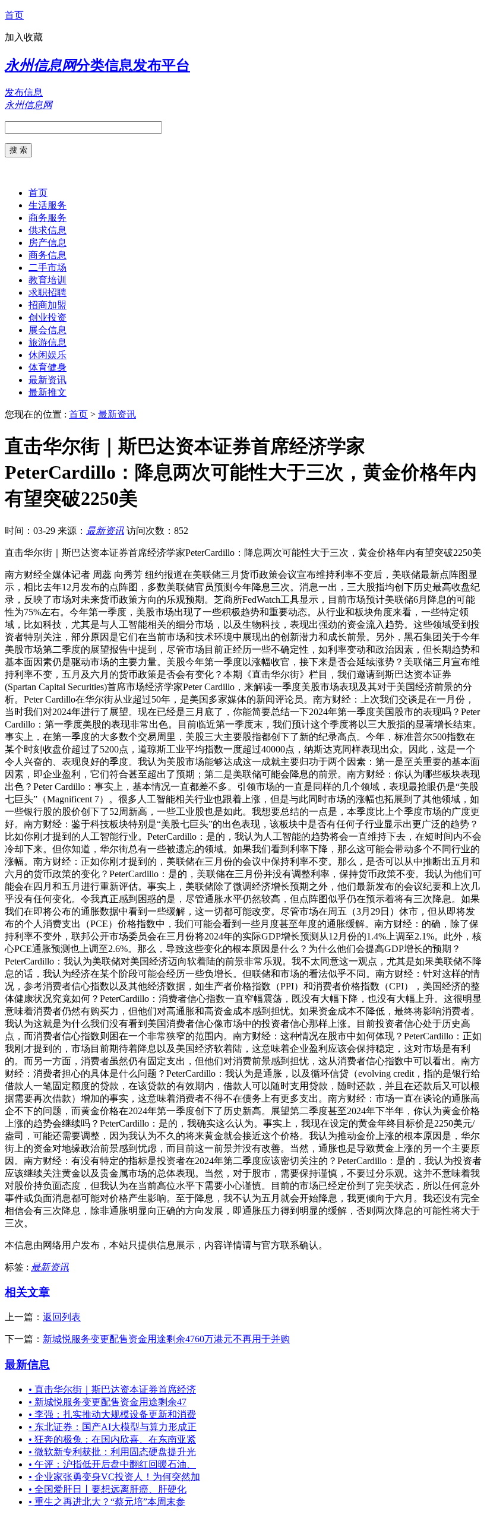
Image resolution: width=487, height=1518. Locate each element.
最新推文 (48, 392)
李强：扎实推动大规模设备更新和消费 (112, 1414)
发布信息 (24, 92)
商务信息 (48, 255)
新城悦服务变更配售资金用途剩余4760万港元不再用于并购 (166, 1339)
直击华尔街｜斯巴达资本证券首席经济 (112, 1389)
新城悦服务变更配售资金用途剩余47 (107, 1402)
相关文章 (27, 1292)
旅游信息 (48, 342)
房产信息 (48, 243)
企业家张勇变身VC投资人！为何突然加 (114, 1477)
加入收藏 (24, 37)
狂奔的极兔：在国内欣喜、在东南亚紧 (112, 1439)
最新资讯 (48, 380)
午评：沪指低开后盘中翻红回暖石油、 (112, 1464)
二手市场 (48, 268)
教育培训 (48, 280)
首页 (14, 15)
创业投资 (48, 317)
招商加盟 (48, 305)
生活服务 (48, 205)
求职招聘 (48, 292)
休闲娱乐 (48, 355)
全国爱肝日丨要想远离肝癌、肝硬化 (107, 1489)
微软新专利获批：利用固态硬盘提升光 (112, 1452)
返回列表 (62, 1317)
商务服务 (48, 218)
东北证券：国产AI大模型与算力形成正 (113, 1427)
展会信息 (48, 330)
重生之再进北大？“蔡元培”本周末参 (107, 1502)
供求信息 (48, 230)
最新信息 (27, 1364)
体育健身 (48, 367)
